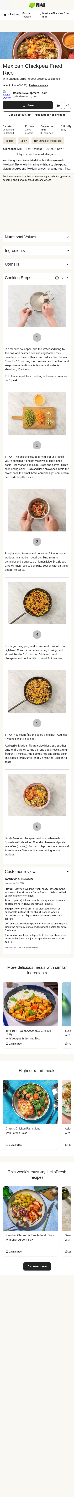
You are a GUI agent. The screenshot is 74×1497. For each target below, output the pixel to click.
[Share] (67, 105)
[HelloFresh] (37, 5)
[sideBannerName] (37, 207)
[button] (37, 250)
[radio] (4, 85)
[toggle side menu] (5, 5)
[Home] (5, 15)
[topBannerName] (37, 26)
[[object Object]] (58, 105)
